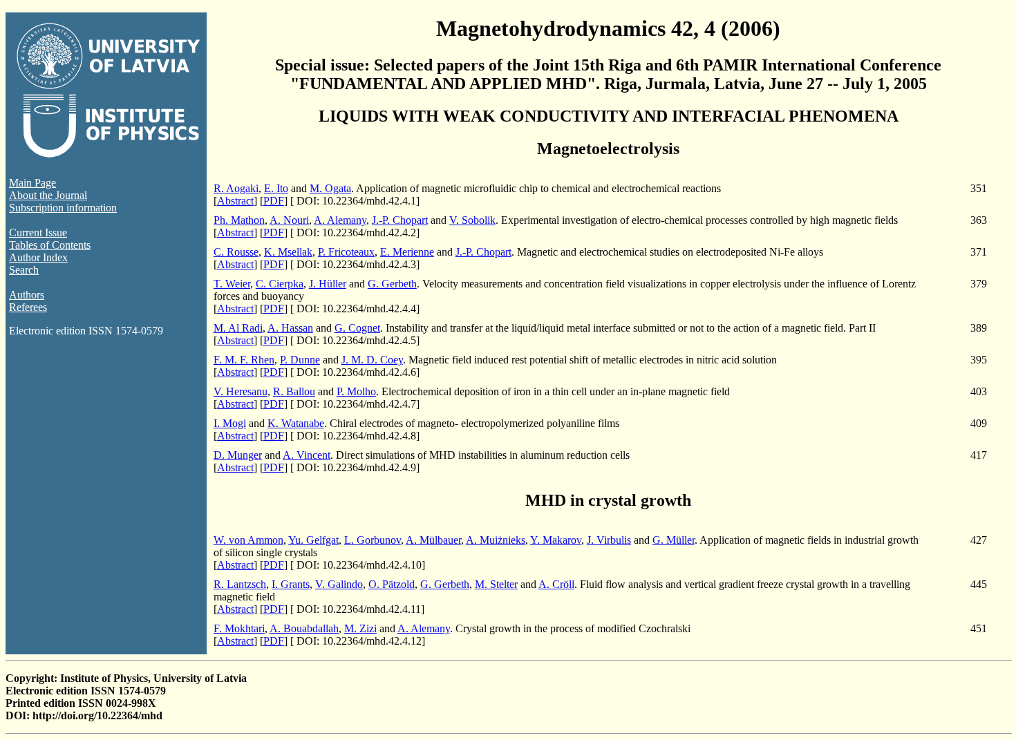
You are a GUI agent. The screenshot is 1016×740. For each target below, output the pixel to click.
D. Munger (238, 455)
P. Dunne (300, 360)
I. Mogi (230, 423)
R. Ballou (294, 391)
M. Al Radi (238, 328)
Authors (26, 295)
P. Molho (356, 391)
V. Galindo (339, 584)
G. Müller (673, 540)
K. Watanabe (295, 423)
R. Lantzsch (240, 584)
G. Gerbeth (392, 284)
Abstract (235, 201)
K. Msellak (288, 252)
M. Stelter (496, 584)
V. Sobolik (472, 220)
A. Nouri (289, 220)
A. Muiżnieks (495, 540)
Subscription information (63, 208)
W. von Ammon (248, 540)
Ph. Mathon (239, 220)
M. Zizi (360, 628)
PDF (273, 201)
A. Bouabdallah (304, 628)
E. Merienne (407, 252)
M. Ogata (330, 188)
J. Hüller (327, 284)
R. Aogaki (236, 188)
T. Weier (232, 284)
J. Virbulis (609, 540)
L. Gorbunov (372, 540)
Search (24, 270)
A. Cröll (556, 584)
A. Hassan (290, 328)
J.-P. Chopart (400, 220)
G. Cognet (357, 328)
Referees (28, 307)
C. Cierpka (279, 284)
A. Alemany (340, 220)
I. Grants (291, 584)
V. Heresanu (240, 391)
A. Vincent (306, 455)
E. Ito (276, 188)
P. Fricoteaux (346, 252)
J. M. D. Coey (372, 360)
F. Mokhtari (239, 628)
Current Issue (38, 232)
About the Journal (48, 195)
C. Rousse (236, 252)
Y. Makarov (555, 540)
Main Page (32, 183)
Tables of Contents (50, 245)
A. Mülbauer (433, 540)
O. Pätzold (391, 584)
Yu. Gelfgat (313, 540)
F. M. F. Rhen (244, 360)
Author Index (38, 257)
